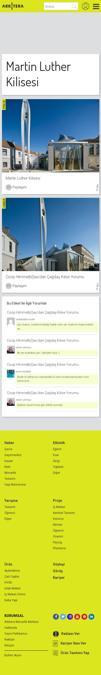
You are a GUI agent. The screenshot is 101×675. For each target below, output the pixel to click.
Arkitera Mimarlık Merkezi (21, 622)
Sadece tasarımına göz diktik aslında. (40, 405)
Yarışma (11, 501)
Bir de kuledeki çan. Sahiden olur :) (38, 352)
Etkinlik (59, 443)
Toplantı (58, 467)
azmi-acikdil (23, 371)
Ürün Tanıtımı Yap (75, 653)
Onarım (58, 536)
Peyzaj (57, 542)
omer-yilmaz (23, 347)
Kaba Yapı (10, 600)
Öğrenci (9, 513)
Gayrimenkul (12, 455)
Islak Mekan (12, 588)
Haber (9, 443)
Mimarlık (10, 473)
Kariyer (59, 578)
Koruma (58, 519)
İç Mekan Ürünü (14, 594)
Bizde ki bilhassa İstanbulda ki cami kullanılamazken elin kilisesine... (53, 379)
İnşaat (8, 461)
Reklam (9, 639)
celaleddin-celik (25, 319)
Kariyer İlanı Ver (73, 643)
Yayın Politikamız (15, 633)
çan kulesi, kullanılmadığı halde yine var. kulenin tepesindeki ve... (55, 326)
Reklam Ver (70, 634)
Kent (7, 467)
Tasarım (9, 478)
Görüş (58, 571)
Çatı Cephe (11, 576)
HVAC (8, 582)
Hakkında (10, 627)
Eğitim (57, 449)
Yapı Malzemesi (15, 484)
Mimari (57, 524)
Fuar (56, 455)
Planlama (59, 548)
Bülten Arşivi (12, 655)
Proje (57, 501)
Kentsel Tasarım (64, 513)
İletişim (9, 645)
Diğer (56, 473)
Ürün (8, 564)
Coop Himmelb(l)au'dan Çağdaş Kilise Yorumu (43, 312)
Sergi (56, 461)
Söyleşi (59, 564)
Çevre (8, 449)
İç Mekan (59, 507)
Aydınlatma (12, 570)
